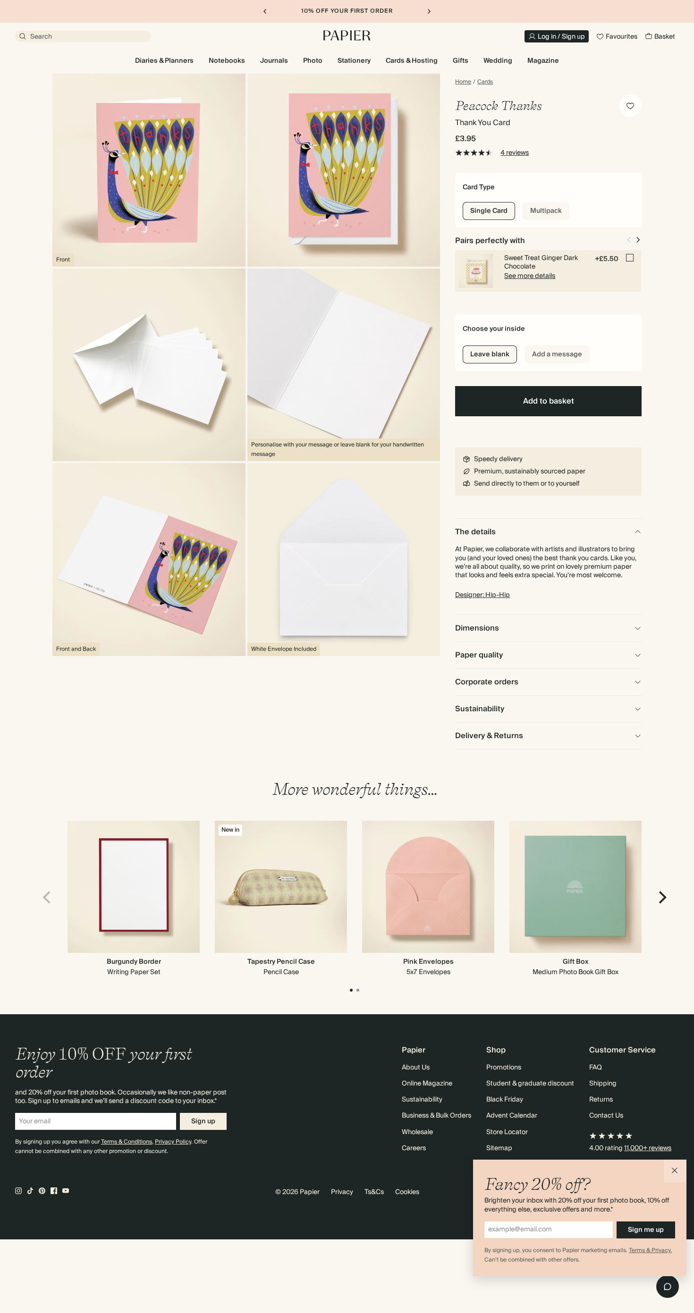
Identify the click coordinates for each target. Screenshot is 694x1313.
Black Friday (504, 1099)
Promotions (503, 1067)
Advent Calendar (511, 1115)
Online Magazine (427, 1083)
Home (463, 82)
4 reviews (514, 153)
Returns (601, 1099)
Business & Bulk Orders (436, 1115)
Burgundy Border (134, 962)
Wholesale (417, 1132)
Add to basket (548, 401)
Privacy (342, 1192)
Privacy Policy (173, 1142)
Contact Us (606, 1115)
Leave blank (489, 354)
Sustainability (422, 1099)
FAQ (595, 1067)
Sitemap (499, 1148)
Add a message (557, 354)
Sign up (203, 1121)
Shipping (603, 1083)
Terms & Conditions (126, 1142)
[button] (675, 1171)
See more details (529, 276)
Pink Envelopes (428, 962)
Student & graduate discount (530, 1083)
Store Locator (507, 1132)
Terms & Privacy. (650, 1250)
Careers (414, 1148)
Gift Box (576, 962)
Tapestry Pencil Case (281, 962)
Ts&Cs (374, 1192)
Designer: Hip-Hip (482, 595)
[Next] (661, 897)
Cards (485, 82)
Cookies (407, 1192)
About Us (416, 1067)
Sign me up (646, 1230)
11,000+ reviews (647, 1148)
